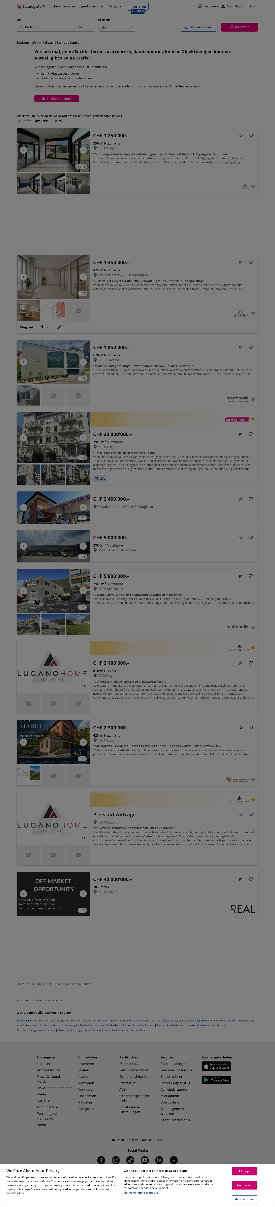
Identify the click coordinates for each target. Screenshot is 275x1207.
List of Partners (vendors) (141, 1192)
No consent (244, 1185)
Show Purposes (244, 1199)
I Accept (244, 1171)
